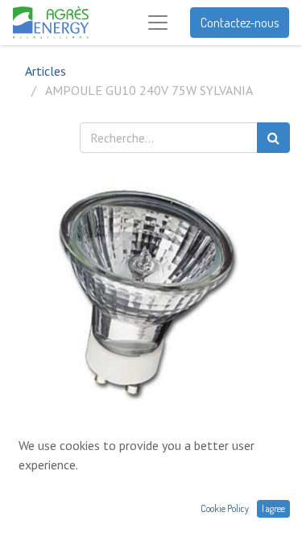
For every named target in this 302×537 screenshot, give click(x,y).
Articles (45, 71)
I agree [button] (273, 508)
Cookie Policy (225, 508)
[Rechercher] (273, 137)
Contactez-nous (240, 22)
